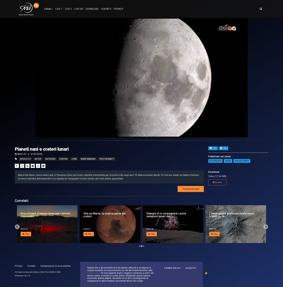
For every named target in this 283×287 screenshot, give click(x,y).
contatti (106, 9)
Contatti (31, 266)
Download (92, 9)
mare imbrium (88, 159)
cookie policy (93, 273)
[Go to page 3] (143, 246)
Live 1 (58, 9)
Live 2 (68, 9)
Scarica (218, 182)
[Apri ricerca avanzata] (261, 9)
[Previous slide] (17, 226)
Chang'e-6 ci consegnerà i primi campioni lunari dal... (40, 215)
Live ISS (78, 9)
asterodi (50, 159)
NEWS (228, 161)
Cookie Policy (172, 268)
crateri (63, 159)
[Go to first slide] (265, 226)
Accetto (191, 268)
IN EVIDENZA (215, 161)
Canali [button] (48, 9)
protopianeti (106, 159)
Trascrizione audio (190, 189)
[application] (141, 77)
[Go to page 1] (139, 246)
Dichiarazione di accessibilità (55, 266)
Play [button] (27, 234)
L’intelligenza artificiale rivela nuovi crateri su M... (105, 215)
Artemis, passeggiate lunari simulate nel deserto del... (171, 215)
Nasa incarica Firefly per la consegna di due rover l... (234, 215)
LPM (29, 275)
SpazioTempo (242, 161)
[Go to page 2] (141, 246)
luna (74, 159)
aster (38, 159)
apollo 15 (25, 159)
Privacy (18, 266)
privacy (118, 9)
